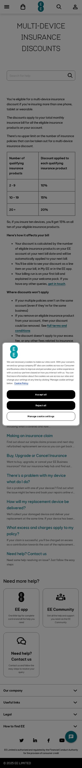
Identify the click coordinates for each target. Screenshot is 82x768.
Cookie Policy (21, 383)
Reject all (41, 405)
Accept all (41, 394)
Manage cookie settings (41, 416)
